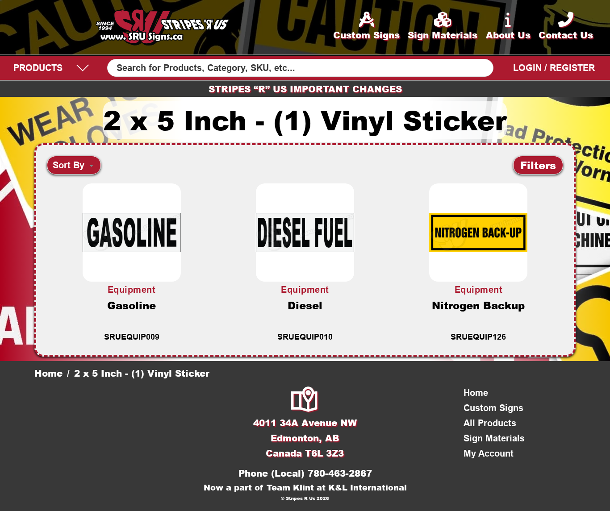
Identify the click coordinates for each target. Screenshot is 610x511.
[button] (538, 165)
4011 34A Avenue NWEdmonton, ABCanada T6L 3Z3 (305, 437)
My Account (489, 453)
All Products (490, 423)
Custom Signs (493, 408)
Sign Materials (494, 438)
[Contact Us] (305, 400)
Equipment (132, 289)
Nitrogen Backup (478, 305)
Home (48, 373)
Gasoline (131, 305)
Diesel (305, 305)
